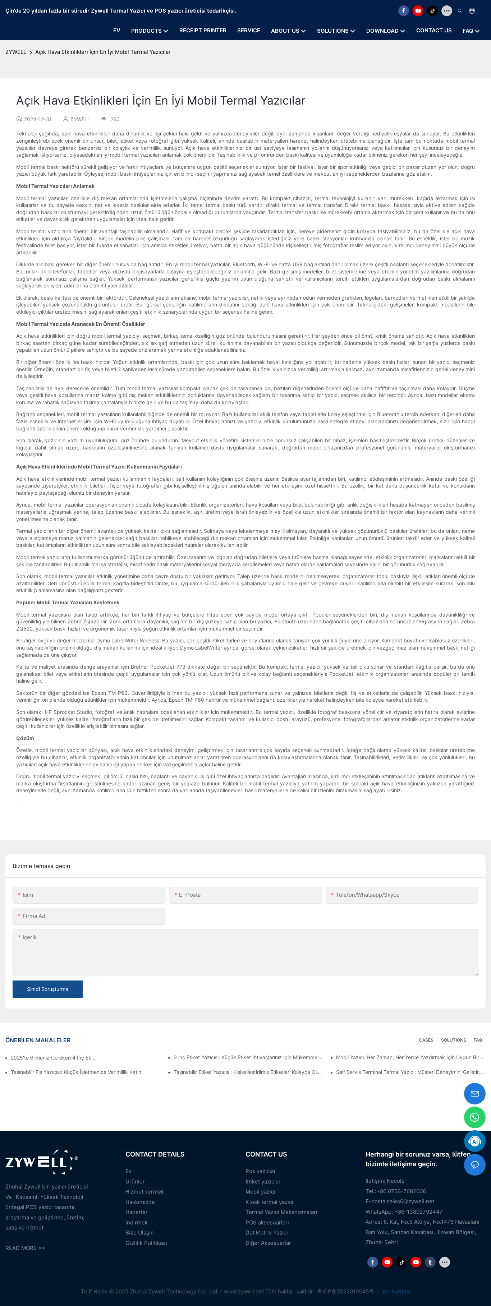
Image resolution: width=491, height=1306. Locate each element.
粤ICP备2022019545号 (346, 1291)
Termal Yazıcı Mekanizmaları (281, 1212)
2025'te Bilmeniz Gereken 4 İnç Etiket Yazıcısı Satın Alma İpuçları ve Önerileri (54, 1058)
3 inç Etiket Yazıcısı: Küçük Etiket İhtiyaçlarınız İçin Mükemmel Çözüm (248, 1057)
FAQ (478, 1040)
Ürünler (135, 1181)
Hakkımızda (140, 1202)
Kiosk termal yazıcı (269, 1202)
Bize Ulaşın (139, 1232)
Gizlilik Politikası (146, 1243)
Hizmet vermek (144, 1191)
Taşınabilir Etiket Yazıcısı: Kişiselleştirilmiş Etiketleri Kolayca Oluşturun (248, 1072)
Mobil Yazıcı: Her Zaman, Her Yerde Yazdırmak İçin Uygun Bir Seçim (411, 1057)
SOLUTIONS (453, 1040)
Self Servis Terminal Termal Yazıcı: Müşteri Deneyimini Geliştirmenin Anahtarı (411, 1072)
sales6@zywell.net (410, 1201)
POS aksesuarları (267, 1222)
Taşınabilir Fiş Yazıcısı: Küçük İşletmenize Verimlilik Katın (76, 1072)
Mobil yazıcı (260, 1191)
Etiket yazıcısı (263, 1181)
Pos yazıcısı (260, 1171)
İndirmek (136, 1222)
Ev (128, 1171)
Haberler (136, 1212)
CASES (426, 1040)
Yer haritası (395, 1291)
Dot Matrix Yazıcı (267, 1232)
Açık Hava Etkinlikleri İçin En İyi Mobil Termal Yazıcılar (103, 52)
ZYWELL (15, 52)
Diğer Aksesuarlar (268, 1243)
